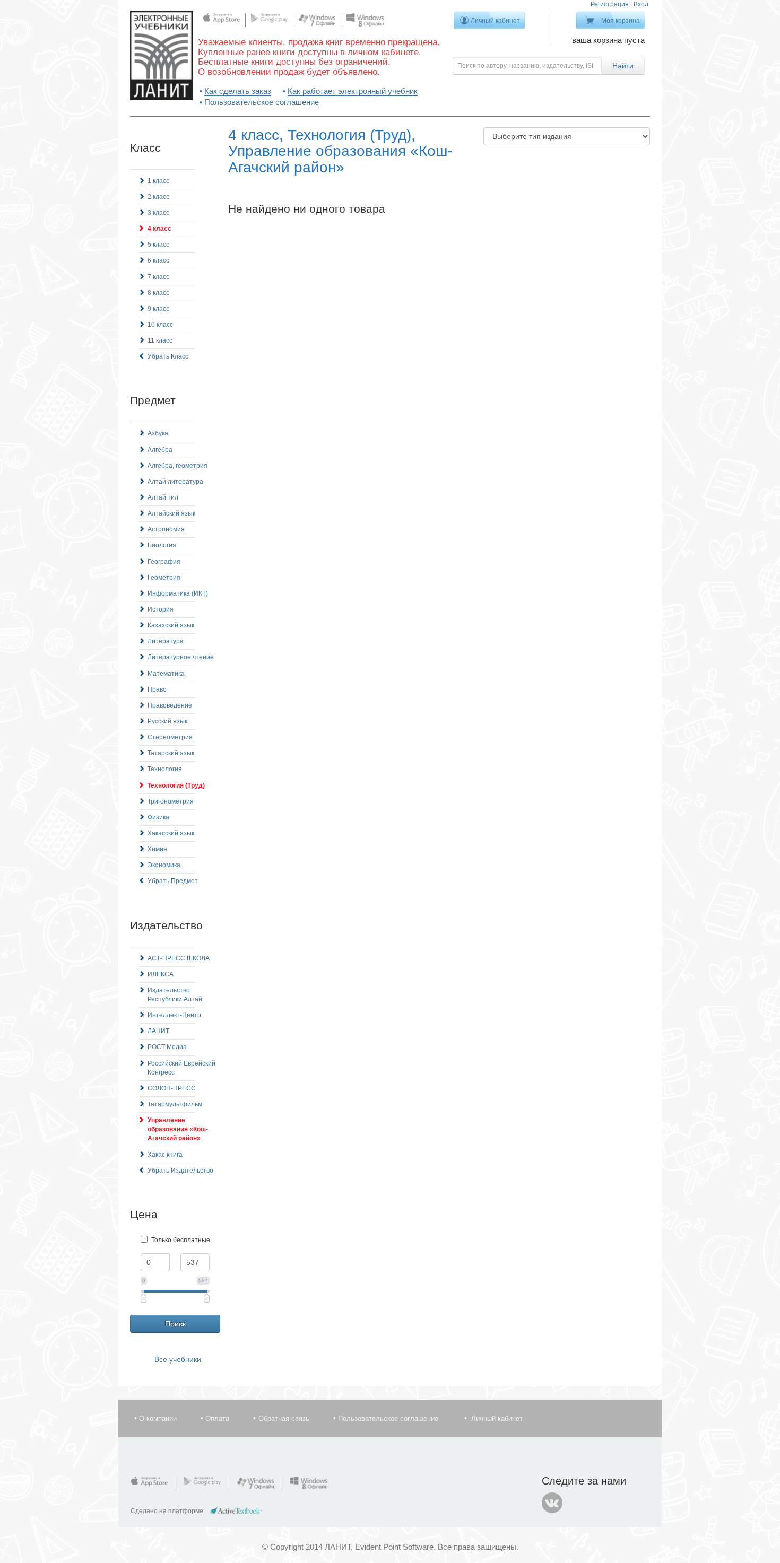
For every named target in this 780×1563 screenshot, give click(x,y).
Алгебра (160, 449)
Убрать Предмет (173, 881)
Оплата (217, 1418)
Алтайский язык (171, 513)
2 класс (158, 196)
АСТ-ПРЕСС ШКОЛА (179, 958)
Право (157, 689)
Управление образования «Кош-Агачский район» (178, 1129)
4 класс (159, 228)
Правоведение (170, 705)
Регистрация (610, 4)
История (161, 609)
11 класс (160, 340)
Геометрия (164, 577)
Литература (166, 641)
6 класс (158, 260)
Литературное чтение (181, 657)
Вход (641, 4)
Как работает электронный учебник (353, 90)
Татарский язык (171, 753)
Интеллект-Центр (174, 1015)
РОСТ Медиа (167, 1047)
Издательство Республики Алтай (175, 994)
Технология (165, 769)
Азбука (158, 433)
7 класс (158, 277)
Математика (166, 673)
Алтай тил (163, 497)
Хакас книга (165, 1154)
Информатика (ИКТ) (178, 593)
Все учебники (177, 1359)
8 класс (158, 292)
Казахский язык (171, 625)
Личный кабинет (495, 20)
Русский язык (167, 721)
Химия (157, 849)
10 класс (160, 324)
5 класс (158, 244)
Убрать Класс (168, 356)
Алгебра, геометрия (177, 465)
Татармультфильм (175, 1104)
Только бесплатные (180, 1240)
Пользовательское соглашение (261, 102)
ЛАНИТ (158, 1031)
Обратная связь (283, 1418)
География (164, 561)
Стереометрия (170, 737)
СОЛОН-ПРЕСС (172, 1088)
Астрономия (166, 529)
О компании (158, 1418)
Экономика (164, 865)
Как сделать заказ (237, 90)
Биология (162, 545)
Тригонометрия (171, 801)
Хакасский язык (171, 833)
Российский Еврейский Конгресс (181, 1068)
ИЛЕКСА (161, 974)
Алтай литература (175, 481)
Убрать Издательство (180, 1170)
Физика (158, 817)
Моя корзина (620, 20)
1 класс (158, 181)
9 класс (158, 308)
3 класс (158, 212)
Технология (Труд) (176, 785)
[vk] (552, 1503)
